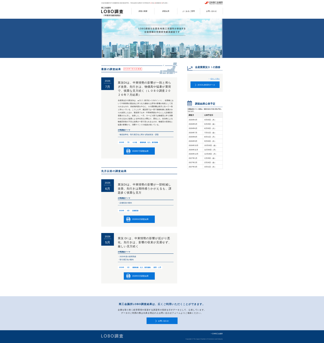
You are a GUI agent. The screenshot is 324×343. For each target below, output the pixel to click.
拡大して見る (215, 79)
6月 (128, 211)
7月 (128, 142)
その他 (134, 142)
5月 (128, 267)
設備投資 (135, 211)
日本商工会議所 (217, 334)
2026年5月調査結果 (140, 276)
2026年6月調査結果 (140, 219)
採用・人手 (157, 267)
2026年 (121, 142)
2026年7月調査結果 (140, 151)
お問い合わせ (163, 321)
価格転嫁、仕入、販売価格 (149, 142)
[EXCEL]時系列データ (206, 85)
